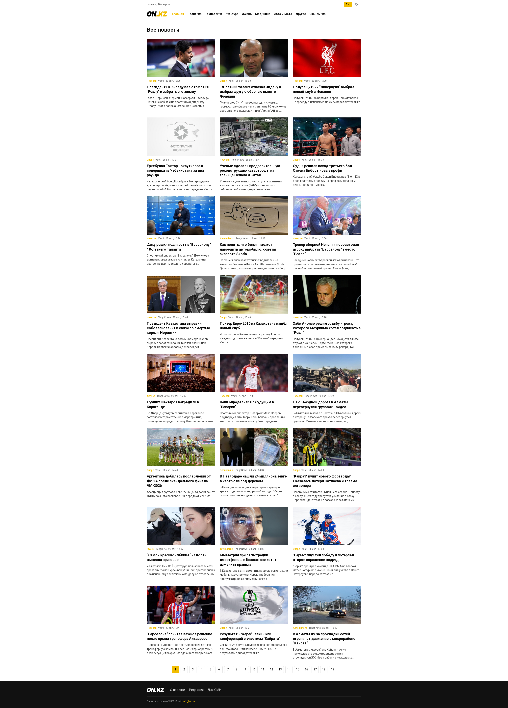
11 (262, 669)
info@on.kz (189, 701)
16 (306, 669)
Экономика (318, 14)
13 (280, 669)
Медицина (262, 14)
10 (254, 669)
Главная (178, 14)
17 (315, 669)
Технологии (213, 14)
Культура (232, 14)
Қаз (357, 4)
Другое (301, 14)
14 (289, 669)
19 (332, 669)
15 (297, 669)
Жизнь (247, 14)
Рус (348, 4)
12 (271, 669)
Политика (195, 14)
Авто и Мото (283, 14)
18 (323, 669)
